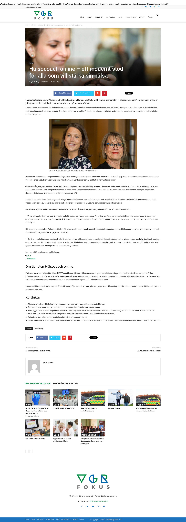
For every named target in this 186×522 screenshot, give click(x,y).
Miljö (120, 17)
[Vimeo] (154, 7)
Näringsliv (99, 17)
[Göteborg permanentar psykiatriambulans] (93, 397)
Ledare (141, 17)
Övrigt (150, 17)
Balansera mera (114, 408)
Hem (27, 25)
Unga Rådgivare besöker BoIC (63, 408)
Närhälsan (31, 259)
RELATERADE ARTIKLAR (37, 383)
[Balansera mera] (120, 397)
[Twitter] (150, 7)
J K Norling (35, 82)
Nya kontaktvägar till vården (35, 439)
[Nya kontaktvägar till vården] (37, 427)
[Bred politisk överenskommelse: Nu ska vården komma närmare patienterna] (93, 427)
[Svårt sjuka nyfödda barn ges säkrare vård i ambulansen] (148, 397)
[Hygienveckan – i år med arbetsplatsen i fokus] (65, 427)
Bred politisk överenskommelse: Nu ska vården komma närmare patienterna (92, 441)
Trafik (89, 17)
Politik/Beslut (131, 17)
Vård (82, 17)
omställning (39, 328)
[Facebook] (142, 7)
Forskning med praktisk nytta (37, 351)
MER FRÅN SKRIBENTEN (65, 383)
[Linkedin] (146, 7)
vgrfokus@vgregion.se (99, 501)
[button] (157, 17)
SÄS (29, 255)
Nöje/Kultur (110, 17)
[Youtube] (159, 7)
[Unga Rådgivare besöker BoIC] (65, 397)
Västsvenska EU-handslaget (149, 351)
